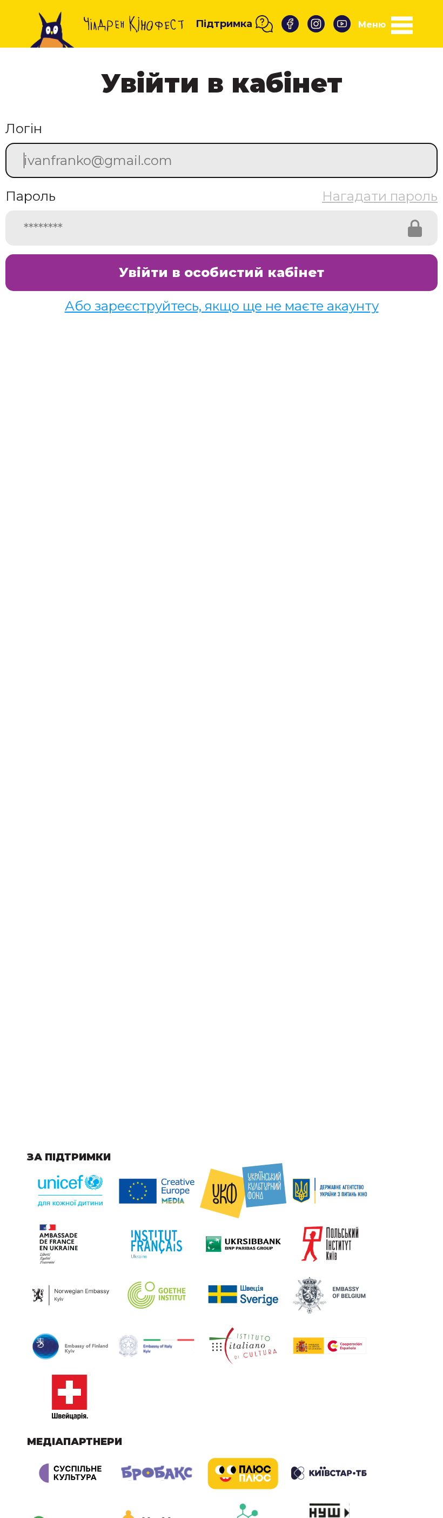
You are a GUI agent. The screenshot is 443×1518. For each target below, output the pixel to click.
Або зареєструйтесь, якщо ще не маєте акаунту (222, 306)
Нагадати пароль (380, 196)
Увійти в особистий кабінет (221, 272)
